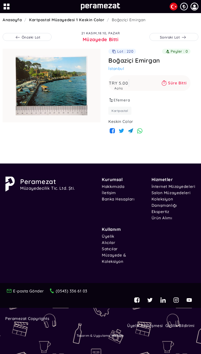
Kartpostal (119, 111)
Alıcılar (108, 242)
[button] (194, 6)
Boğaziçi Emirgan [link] (129, 19)
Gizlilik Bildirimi (179, 325)
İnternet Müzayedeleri (173, 186)
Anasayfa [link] (12, 19)
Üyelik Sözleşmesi (145, 325)
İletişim (109, 192)
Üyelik (108, 236)
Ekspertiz (160, 211)
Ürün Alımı (162, 217)
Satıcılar (110, 248)
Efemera (122, 100)
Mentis (117, 335)
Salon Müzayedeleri (171, 192)
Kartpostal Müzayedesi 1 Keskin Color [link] (66, 19)
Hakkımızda (113, 186)
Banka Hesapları (118, 199)
